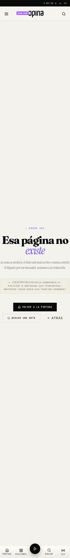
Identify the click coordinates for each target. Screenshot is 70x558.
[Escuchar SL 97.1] (35, 552)
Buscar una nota (23, 317)
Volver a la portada (37, 306)
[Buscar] (63, 14)
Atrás (57, 318)
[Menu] (6, 14)
